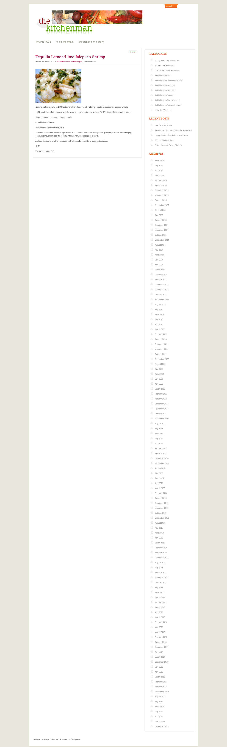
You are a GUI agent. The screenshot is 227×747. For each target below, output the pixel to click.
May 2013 (159, 667)
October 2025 (161, 200)
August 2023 (160, 304)
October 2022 (161, 354)
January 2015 (161, 642)
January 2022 (161, 399)
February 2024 (161, 275)
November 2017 (161, 577)
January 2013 (161, 687)
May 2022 (159, 379)
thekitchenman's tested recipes (69, 62)
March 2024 (160, 270)
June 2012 (159, 707)
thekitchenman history (91, 41)
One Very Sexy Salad (164, 125)
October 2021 (161, 414)
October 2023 (161, 294)
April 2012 (159, 716)
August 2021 (160, 424)
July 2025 (159, 215)
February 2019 (161, 548)
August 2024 (160, 245)
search (169, 6)
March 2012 (160, 721)
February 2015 (161, 637)
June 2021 (159, 433)
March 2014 (160, 657)
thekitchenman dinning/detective (168, 80)
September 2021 (162, 419)
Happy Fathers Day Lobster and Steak (171, 135)
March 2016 (160, 617)
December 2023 (161, 285)
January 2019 (161, 553)
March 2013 (160, 677)
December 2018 (161, 558)
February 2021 (161, 448)
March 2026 (160, 175)
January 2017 (161, 607)
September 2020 (162, 463)
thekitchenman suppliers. (165, 90)
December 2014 (161, 647)
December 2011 (161, 726)
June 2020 (159, 478)
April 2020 (159, 483)
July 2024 (159, 250)
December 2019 (161, 503)
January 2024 (161, 280)
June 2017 (159, 592)
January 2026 (161, 185)
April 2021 (159, 443)
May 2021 (159, 438)
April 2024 (159, 265)
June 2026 (159, 160)
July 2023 (159, 309)
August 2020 (160, 468)
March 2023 (160, 329)
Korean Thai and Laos (164, 65)
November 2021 (161, 409)
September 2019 (162, 518)
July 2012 (159, 702)
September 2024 (162, 240)
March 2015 (160, 632)
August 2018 (160, 563)
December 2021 (161, 404)
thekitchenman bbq (163, 75)
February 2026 (161, 180)
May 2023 (159, 319)
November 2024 (161, 230)
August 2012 (160, 697)
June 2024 (159, 255)
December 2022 (161, 344)
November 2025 (161, 195)
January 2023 (161, 339)
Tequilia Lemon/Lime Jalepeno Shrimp (70, 56)
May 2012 (159, 711)
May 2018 (159, 568)
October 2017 (161, 582)
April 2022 (159, 384)
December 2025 (161, 190)
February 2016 (161, 622)
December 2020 (161, 458)
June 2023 (159, 314)
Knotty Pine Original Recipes (167, 60)
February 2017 (161, 602)
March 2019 (160, 543)
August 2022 (160, 364)
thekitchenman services (165, 85)
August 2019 (160, 523)
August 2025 (160, 210)
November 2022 (161, 349)
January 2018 (161, 572)
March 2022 (160, 389)
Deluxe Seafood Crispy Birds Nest (169, 145)
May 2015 (159, 627)
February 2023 (161, 334)
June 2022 (159, 374)
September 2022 (162, 359)
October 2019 (161, 513)
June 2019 (159, 533)
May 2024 (159, 260)
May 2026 (159, 165)
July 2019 (159, 528)
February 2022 (161, 394)
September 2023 (162, 299)
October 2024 (161, 235)
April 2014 (159, 652)
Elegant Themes (51, 739)
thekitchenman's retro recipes (167, 100)
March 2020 (160, 488)
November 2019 (161, 508)
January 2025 (161, 220)
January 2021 (161, 453)
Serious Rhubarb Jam (164, 140)
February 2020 (161, 493)
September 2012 (162, 692)
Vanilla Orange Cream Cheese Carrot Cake (173, 130)
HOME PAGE (43, 41)
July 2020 (159, 473)
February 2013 (161, 682)
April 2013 (159, 672)
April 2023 (159, 324)
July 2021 (159, 428)
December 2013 (161, 662)
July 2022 (159, 369)
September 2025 (162, 205)
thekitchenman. (65, 41)
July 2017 (159, 587)
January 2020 (161, 498)
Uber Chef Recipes (163, 110)
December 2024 (161, 225)
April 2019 (159, 538)
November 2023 (161, 289)
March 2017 (160, 597)
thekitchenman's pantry (165, 95)
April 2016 (159, 612)
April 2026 (159, 170)
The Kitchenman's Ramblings (167, 70)
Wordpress (75, 739)
